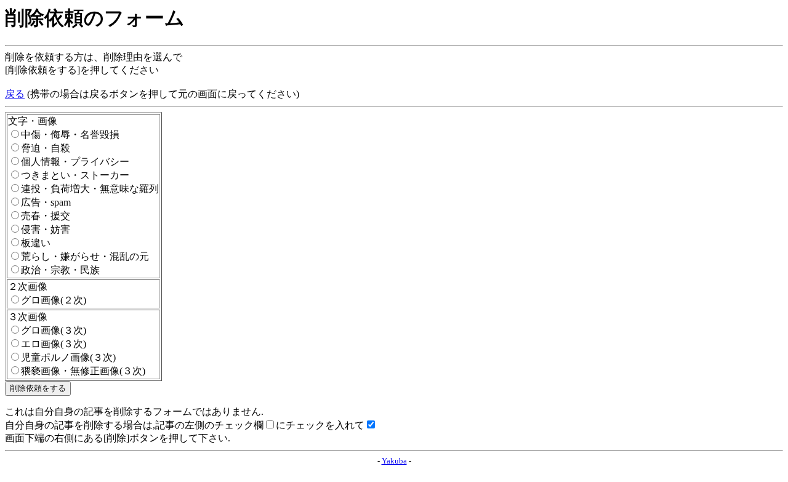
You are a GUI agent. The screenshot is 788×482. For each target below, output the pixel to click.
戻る (15, 94)
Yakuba (394, 460)
